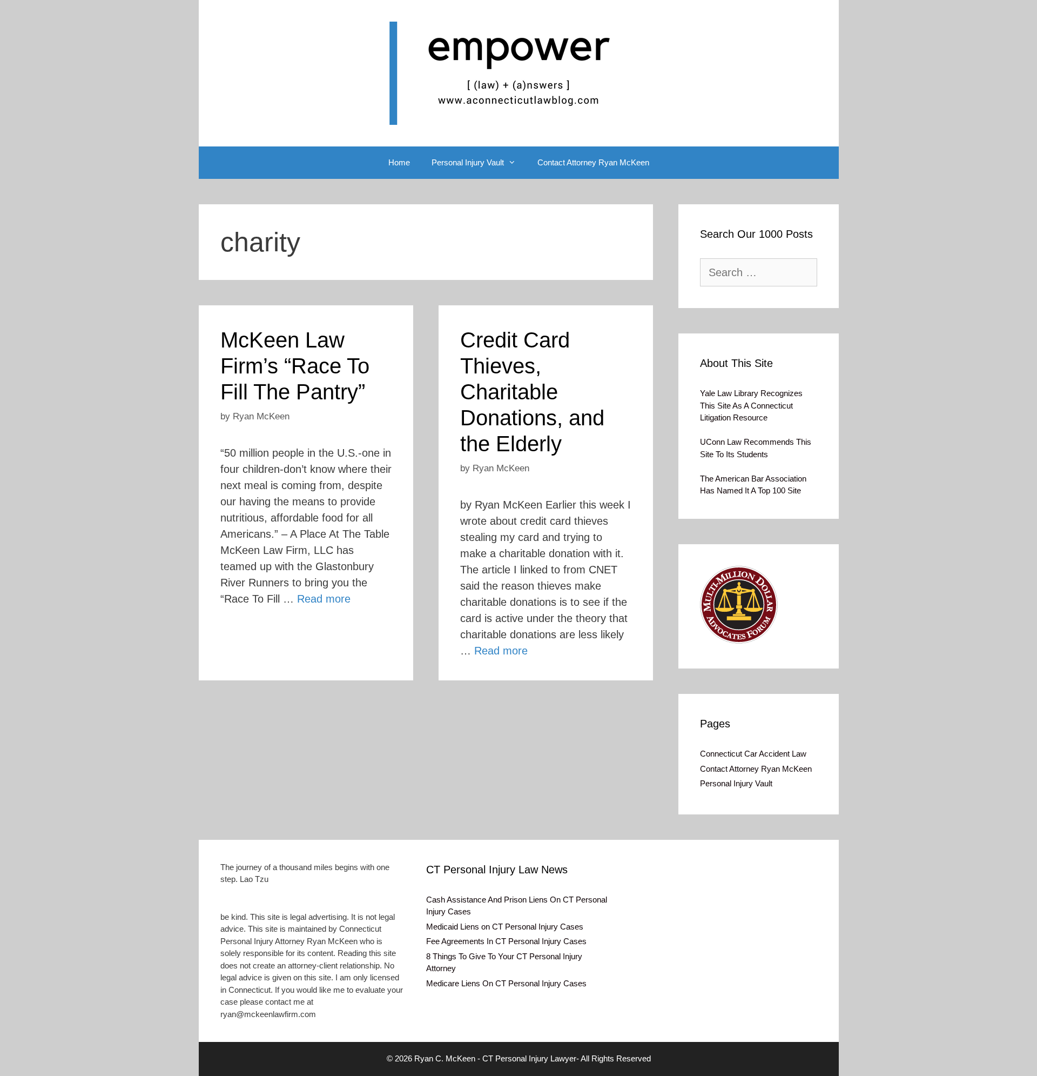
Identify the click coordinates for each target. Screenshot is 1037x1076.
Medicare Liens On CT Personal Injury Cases (506, 983)
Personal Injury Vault (468, 162)
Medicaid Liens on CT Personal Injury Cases (504, 926)
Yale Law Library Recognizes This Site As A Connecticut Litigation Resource (751, 405)
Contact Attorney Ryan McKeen (593, 162)
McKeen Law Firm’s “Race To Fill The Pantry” (294, 366)
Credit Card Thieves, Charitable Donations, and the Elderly (532, 392)
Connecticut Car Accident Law (753, 753)
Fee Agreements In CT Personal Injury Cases (506, 941)
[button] (739, 605)
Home (399, 162)
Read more (324, 599)
